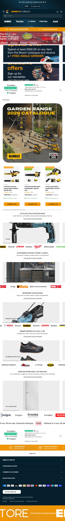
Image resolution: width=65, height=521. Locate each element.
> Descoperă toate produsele (32, 219)
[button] (61, 11)
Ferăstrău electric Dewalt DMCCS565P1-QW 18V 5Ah (11, 188)
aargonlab (12, 498)
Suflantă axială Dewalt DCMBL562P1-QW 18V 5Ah (32, 188)
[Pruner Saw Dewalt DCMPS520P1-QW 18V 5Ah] (53, 174)
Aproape (5, 501)
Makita (13, 247)
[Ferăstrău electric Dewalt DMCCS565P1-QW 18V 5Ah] (12, 174)
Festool (56, 247)
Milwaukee (34, 247)
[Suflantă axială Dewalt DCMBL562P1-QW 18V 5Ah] (32, 174)
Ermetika (23, 415)
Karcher (47, 326)
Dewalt (9, 326)
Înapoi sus (32, 453)
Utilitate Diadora (26, 365)
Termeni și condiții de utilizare (16, 501)
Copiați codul (36, 6)
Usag (30, 286)
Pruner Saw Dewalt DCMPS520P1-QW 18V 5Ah (52, 188)
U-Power (57, 365)
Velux (46, 415)
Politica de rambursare (31, 501)
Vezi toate (6, 100)
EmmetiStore (10, 497)
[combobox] (32, 16)
